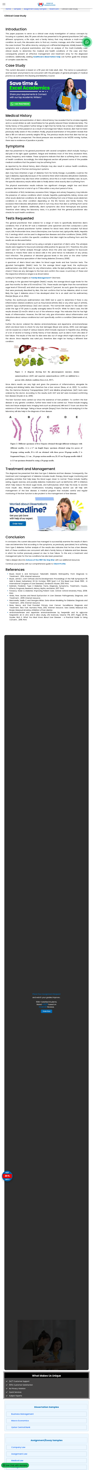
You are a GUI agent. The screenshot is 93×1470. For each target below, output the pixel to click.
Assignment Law (19, 1454)
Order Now (46, 1011)
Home (8, 9)
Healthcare (54, 9)
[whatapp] (87, 42)
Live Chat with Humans (16, 1465)
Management (18, 1467)
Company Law (18, 1447)
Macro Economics (20, 1420)
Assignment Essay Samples (35, 9)
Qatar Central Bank (20, 1427)
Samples (17, 9)
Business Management (22, 1414)
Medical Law (17, 1460)
